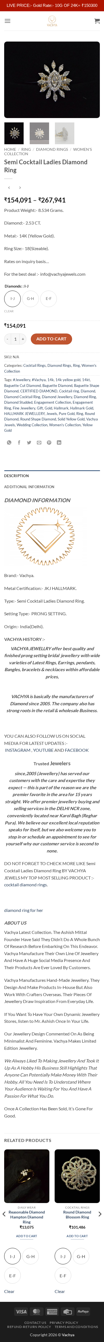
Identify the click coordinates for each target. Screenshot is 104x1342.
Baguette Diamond (57, 385)
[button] (7, 21)
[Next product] (9, 188)
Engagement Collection (52, 402)
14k (50, 380)
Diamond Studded (18, 402)
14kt (86, 380)
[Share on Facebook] (19, 442)
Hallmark (61, 408)
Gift (40, 408)
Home (10, 149)
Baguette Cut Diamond (22, 385)
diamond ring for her (23, 910)
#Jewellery (21, 380)
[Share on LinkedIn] (59, 442)
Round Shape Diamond (38, 419)
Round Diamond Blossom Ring (77, 1214)
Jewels (51, 413)
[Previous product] (20, 188)
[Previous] (13, 80)
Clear (9, 311)
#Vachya (39, 380)
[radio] (12, 299)
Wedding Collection (32, 425)
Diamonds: (17, 286)
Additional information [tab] (29, 487)
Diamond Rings (52, 149)
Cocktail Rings (34, 365)
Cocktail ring (69, 391)
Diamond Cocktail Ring (22, 397)
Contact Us (35, 1323)
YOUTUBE (43, 750)
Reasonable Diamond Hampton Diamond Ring (27, 1217)
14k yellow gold (67, 380)
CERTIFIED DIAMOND (38, 391)
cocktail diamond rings (25, 884)
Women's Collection (65, 425)
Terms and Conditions (76, 1327)
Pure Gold (67, 413)
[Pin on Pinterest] (49, 442)
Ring (26, 149)
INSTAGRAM (18, 750)
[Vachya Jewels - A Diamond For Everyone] (52, 21)
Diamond (88, 391)
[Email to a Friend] (39, 442)
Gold (48, 408)
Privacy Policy (64, 1323)
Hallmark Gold (81, 408)
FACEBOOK (77, 750)
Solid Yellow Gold (71, 419)
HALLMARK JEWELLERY (24, 413)
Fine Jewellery (24, 408)
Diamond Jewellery (57, 397)
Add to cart (51, 338)
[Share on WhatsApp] (9, 442)
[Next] (91, 80)
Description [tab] (16, 476)
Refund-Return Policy (29, 1327)
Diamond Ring (85, 397)
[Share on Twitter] (29, 442)
